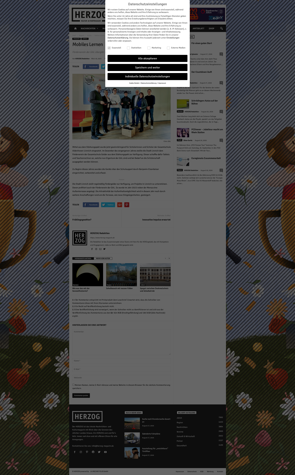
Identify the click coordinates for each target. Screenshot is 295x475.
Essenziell (116, 47)
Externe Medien (178, 47)
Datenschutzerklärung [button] (149, 83)
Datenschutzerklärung (118, 37)
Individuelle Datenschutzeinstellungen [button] (147, 76)
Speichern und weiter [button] (147, 67)
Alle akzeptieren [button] (147, 58)
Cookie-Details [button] (134, 83)
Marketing (156, 47)
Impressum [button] (162, 83)
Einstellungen (173, 37)
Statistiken (136, 47)
